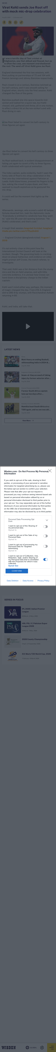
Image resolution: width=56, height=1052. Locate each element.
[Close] (50, 471)
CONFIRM (17, 571)
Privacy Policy (43, 581)
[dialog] (28, 526)
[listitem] (28, 520)
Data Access (28, 581)
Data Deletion (12, 581)
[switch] (45, 526)
